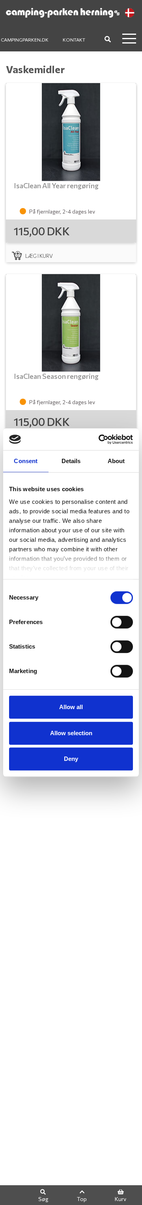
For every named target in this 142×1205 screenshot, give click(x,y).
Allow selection (71, 733)
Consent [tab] (25, 461)
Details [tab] (71, 461)
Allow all (71, 707)
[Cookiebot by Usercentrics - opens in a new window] (100, 439)
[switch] (121, 622)
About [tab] (116, 461)
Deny (71, 758)
